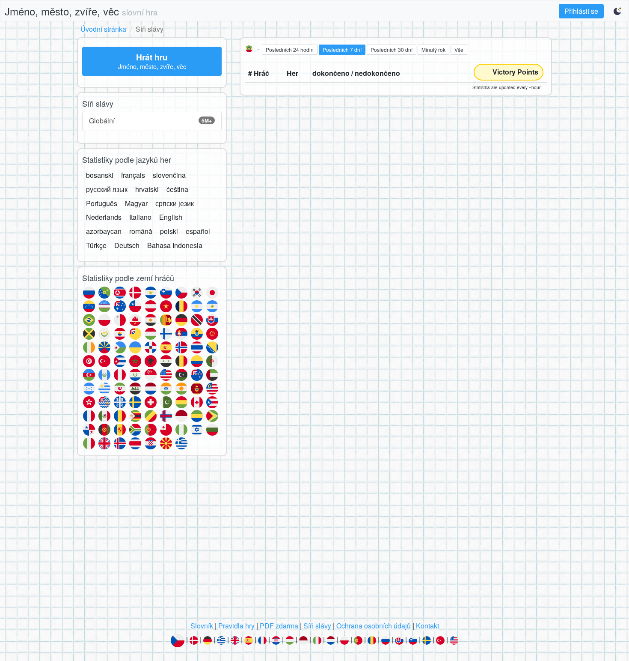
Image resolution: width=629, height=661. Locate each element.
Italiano (140, 217)
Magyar (136, 203)
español (198, 231)
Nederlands (104, 217)
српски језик (174, 203)
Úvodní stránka (103, 29)
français (133, 175)
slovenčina (169, 175)
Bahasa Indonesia (174, 245)
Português (101, 203)
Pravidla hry (236, 626)
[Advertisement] (314, 541)
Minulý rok (433, 49)
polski (169, 231)
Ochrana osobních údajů (373, 626)
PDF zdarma (279, 626)
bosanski (99, 175)
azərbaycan (104, 231)
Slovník (201, 626)
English (170, 217)
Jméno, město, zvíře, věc (81, 10)
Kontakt (427, 626)
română (140, 231)
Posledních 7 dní (342, 49)
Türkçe (96, 245)
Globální (150, 121)
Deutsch (126, 245)
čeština (177, 189)
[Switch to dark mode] (618, 11)
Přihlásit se (581, 11)
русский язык (107, 189)
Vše (458, 49)
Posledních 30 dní (391, 49)
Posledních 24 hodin (290, 49)
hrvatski (147, 189)
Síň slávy (317, 626)
